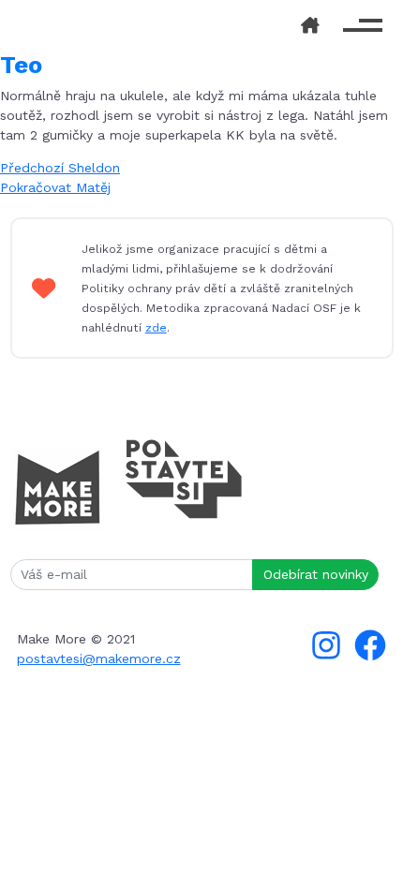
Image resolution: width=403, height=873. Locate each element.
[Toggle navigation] (363, 26)
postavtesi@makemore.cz (99, 658)
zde (156, 327)
